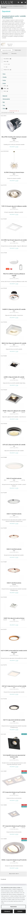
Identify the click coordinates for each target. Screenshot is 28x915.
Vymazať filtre (13, 111)
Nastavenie (13, 906)
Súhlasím (19, 911)
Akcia (6, 61)
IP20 (6, 88)
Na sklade (7, 58)
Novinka (6, 64)
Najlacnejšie (18, 50)
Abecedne (13, 53)
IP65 (5, 91)
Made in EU (7, 69)
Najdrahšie (5, 53)
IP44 (6, 85)
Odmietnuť (7, 911)
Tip (5, 67)
